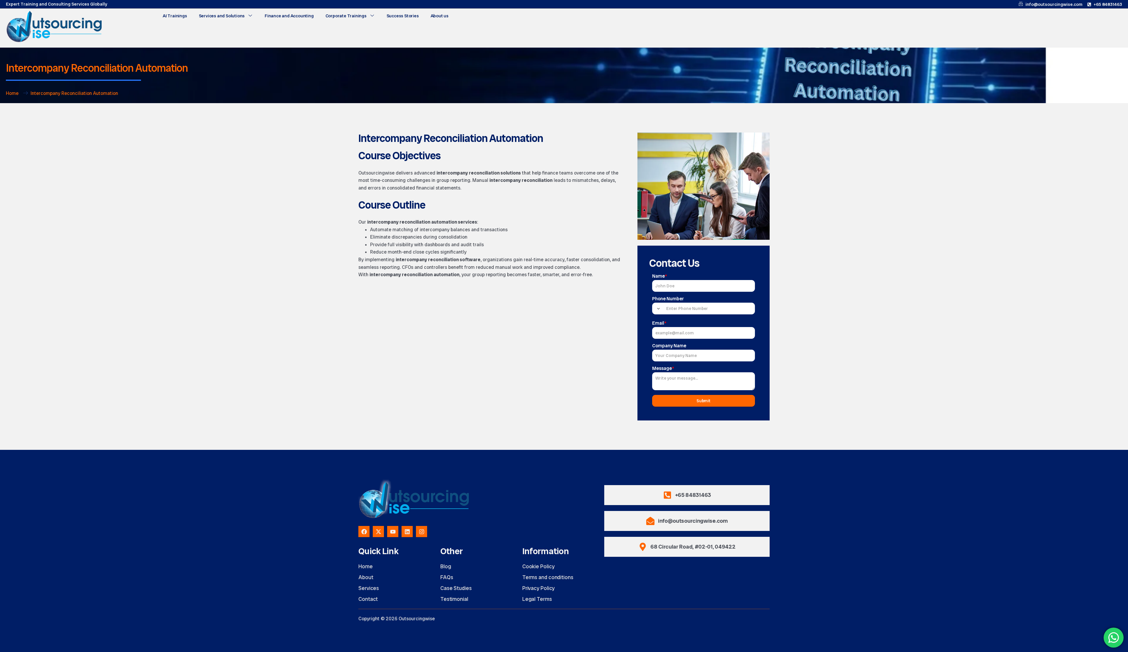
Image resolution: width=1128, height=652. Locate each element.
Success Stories (403, 16)
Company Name (669, 345)
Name (659, 276)
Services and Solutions (222, 16)
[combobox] (658, 308)
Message (663, 368)
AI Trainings (175, 16)
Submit (703, 400)
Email (659, 323)
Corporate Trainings (346, 16)
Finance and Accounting (289, 16)
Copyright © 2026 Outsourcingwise (396, 619)
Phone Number (668, 298)
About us (440, 16)
